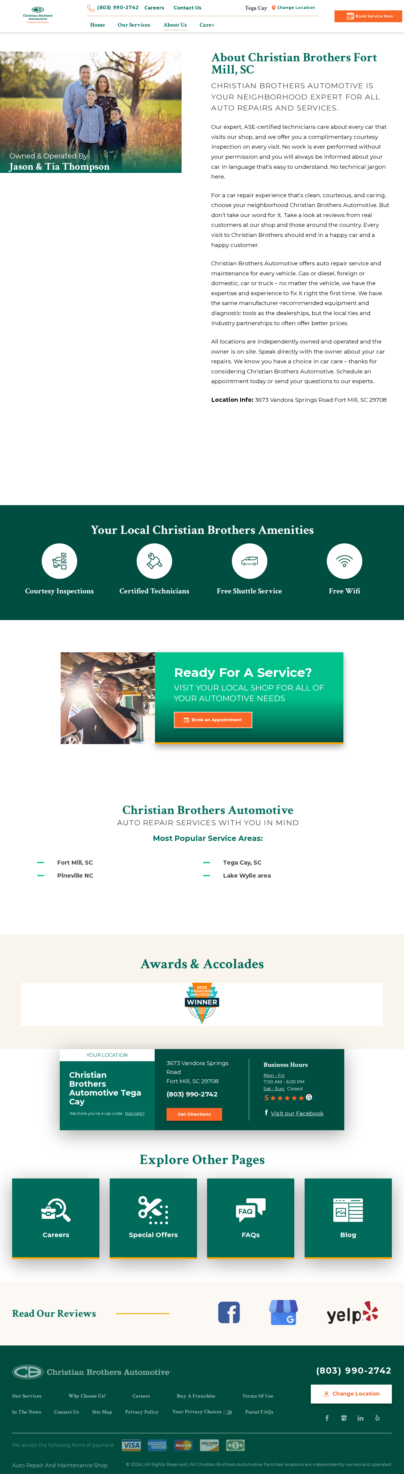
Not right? (135, 1113)
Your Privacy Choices (197, 1411)
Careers (154, 8)
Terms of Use (257, 1396)
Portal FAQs (259, 1412)
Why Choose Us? (87, 1396)
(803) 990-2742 (118, 7)
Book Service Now (374, 16)
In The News (26, 1412)
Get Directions (194, 1114)
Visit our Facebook (297, 1113)
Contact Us (187, 8)
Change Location (296, 7)
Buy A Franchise (196, 1396)
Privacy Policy (142, 1412)
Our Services (26, 1396)
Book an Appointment (217, 719)
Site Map (102, 1412)
